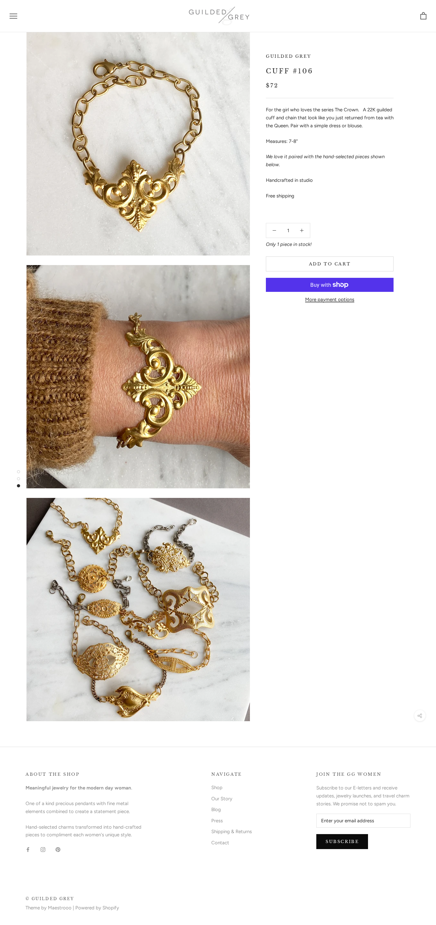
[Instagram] (43, 849)
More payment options (329, 299)
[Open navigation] (13, 16)
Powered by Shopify (97, 908)
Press (217, 821)
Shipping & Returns (231, 831)
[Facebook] (28, 849)
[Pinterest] (58, 849)
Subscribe (342, 841)
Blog (216, 809)
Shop (216, 787)
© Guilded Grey (50, 898)
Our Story (221, 799)
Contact (220, 843)
